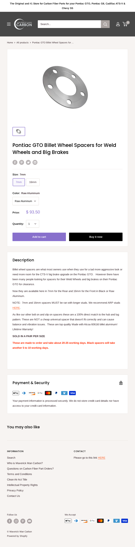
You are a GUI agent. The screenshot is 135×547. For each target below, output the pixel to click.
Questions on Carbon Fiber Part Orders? (30, 468)
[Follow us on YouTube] (29, 521)
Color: (26, 193)
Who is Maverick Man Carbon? (25, 463)
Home (10, 42)
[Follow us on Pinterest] (22, 521)
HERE (16, 307)
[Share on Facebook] (14, 162)
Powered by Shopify (17, 536)
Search (11, 457)
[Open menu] (9, 24)
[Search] (105, 24)
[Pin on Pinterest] (21, 162)
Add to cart (39, 236)
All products (23, 42)
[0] (125, 24)
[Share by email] (35, 162)
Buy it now (95, 236)
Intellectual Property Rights (22, 484)
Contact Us (13, 495)
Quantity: (18, 223)
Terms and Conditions (19, 474)
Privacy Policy (15, 490)
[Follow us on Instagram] (16, 521)
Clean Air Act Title (17, 479)
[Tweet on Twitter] (28, 162)
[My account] (118, 24)
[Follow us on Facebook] (9, 521)
